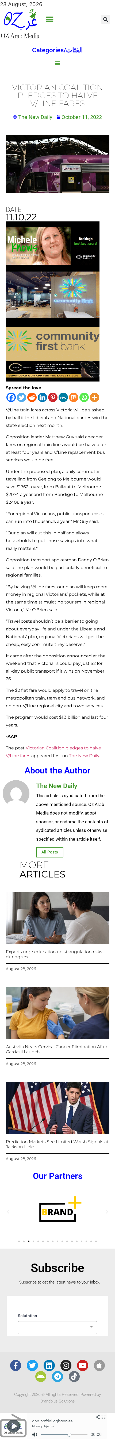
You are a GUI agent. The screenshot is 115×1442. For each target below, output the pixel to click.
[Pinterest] (52, 397)
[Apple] (99, 1365)
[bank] (52, 379)
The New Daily (84, 755)
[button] (50, 19)
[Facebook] (11, 397)
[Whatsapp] (84, 397)
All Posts (49, 852)
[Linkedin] (42, 397)
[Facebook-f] (15, 1365)
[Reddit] (32, 397)
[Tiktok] (74, 1376)
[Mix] (73, 397)
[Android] (41, 1376)
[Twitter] (21, 397)
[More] (94, 397)
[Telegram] (57, 1376)
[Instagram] (66, 1365)
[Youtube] (82, 1365)
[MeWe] (63, 397)
